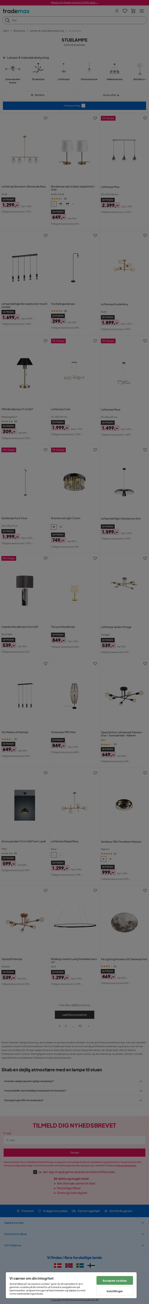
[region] (71, 1285)
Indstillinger (115, 1291)
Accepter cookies (115, 1280)
